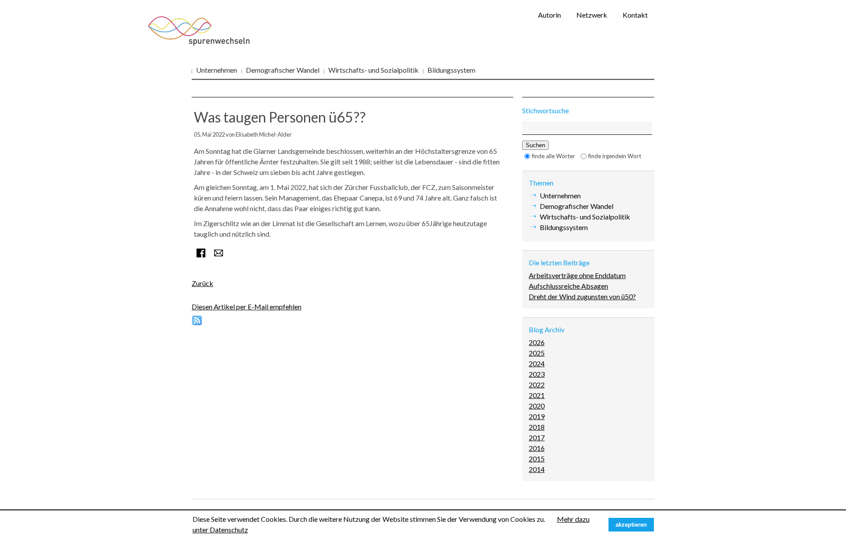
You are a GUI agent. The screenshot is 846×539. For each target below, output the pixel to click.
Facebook (201, 253)
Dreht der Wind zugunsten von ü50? (582, 296)
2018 (537, 427)
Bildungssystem (451, 70)
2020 (537, 405)
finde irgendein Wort (614, 156)
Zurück (202, 283)
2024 (537, 363)
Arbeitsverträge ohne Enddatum (577, 275)
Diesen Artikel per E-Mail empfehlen (246, 306)
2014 (537, 469)
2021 (537, 395)
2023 (537, 374)
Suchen (535, 145)
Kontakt (635, 15)
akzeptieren (631, 524)
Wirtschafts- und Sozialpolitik (373, 70)
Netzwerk (591, 15)
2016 (537, 448)
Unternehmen (216, 70)
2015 (537, 458)
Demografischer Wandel (282, 70)
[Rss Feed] (197, 319)
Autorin (549, 15)
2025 (537, 353)
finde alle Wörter (553, 156)
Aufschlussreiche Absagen (568, 286)
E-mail (219, 253)
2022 (537, 384)
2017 (537, 437)
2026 (537, 342)
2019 (537, 416)
